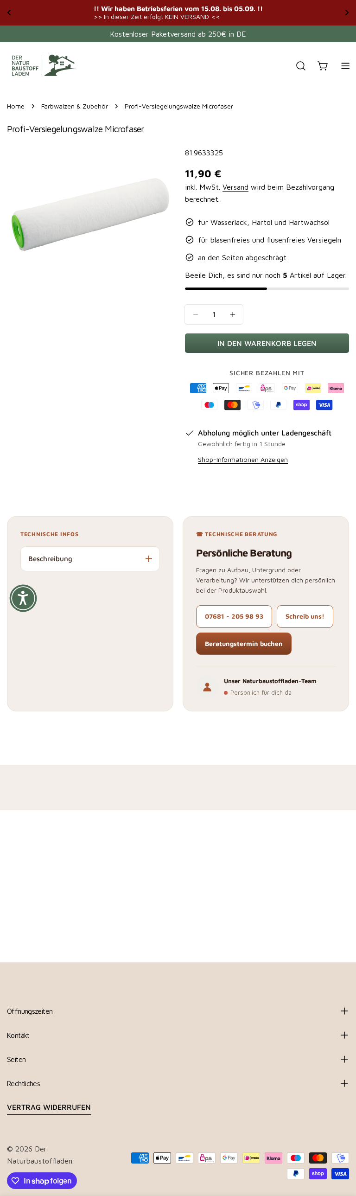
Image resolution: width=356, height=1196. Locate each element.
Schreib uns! (305, 616)
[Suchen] (301, 66)
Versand (235, 187)
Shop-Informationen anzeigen (243, 459)
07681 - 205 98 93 (234, 616)
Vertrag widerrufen (49, 1107)
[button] (23, 598)
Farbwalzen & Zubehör (74, 106)
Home (16, 106)
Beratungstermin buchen (244, 643)
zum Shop (312, 12)
